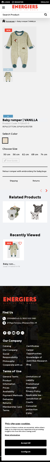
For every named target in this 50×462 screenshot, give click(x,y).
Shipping (14, 181)
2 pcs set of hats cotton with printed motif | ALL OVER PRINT (36, 212)
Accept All (25, 443)
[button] (5, 46)
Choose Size (9, 148)
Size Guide (12, 160)
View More (14, 216)
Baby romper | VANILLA (9, 263)
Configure (25, 452)
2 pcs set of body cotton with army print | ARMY (13, 212)
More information (12, 435)
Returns (36, 181)
